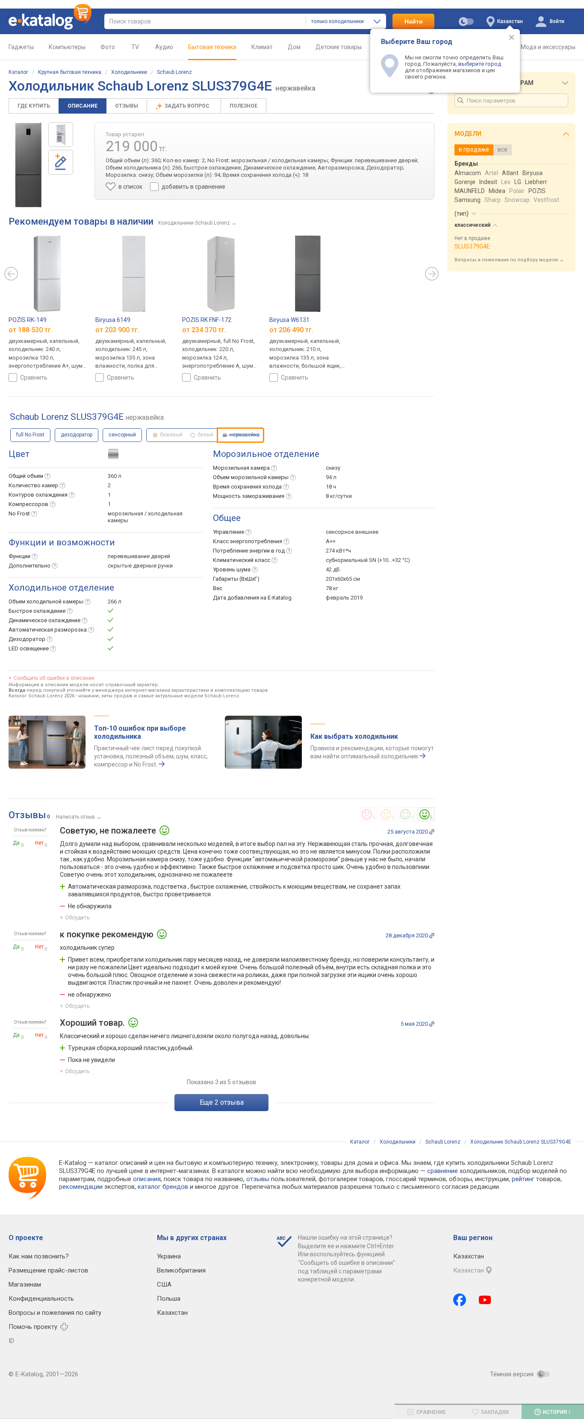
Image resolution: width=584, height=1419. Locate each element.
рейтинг (523, 1179)
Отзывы (126, 106)
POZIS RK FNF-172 (206, 319)
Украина (169, 1256)
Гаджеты (21, 47)
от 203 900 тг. (117, 330)
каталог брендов (163, 1187)
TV (135, 47)
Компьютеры (67, 47)
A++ (331, 541)
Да (16, 843)
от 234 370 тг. (204, 330)
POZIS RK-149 (28, 319)
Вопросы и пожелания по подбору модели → (509, 260)
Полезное (243, 106)
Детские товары (339, 47)
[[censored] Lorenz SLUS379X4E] (60, 134)
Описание (82, 106)
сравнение (442, 1171)
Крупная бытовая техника (69, 72)
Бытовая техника (212, 47)
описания (147, 1179)
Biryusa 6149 (112, 319)
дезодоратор (76, 435)
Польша (168, 1298)
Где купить (34, 106)
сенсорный (122, 435)
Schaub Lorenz (174, 72)
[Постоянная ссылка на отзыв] (431, 831)
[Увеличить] (28, 165)
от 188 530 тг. (31, 330)
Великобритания (181, 1270)
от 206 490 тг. (291, 330)
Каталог (18, 72)
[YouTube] (485, 1300)
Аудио (164, 47)
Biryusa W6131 (289, 319)
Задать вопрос (188, 106)
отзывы (257, 1179)
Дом (294, 47)
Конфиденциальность (41, 1298)
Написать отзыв (75, 817)
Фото (107, 47)
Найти (413, 21)
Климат (262, 47)
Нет (39, 843)
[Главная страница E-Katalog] (50, 21)
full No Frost (30, 435)
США (164, 1284)
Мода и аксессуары (548, 47)
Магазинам (25, 1284)
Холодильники (129, 72)
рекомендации (81, 1187)
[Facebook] (459, 1299)
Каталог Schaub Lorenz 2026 (41, 696)
